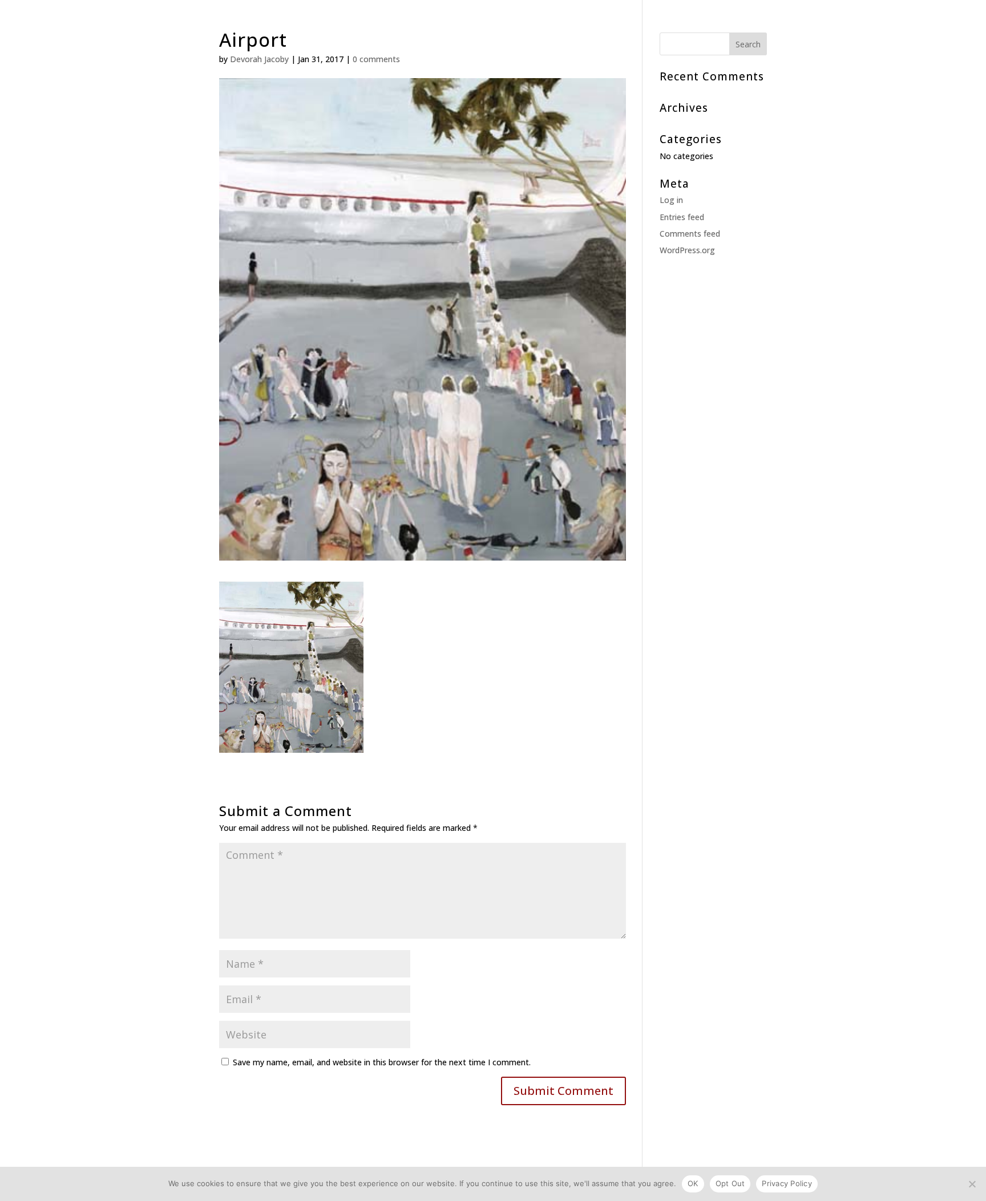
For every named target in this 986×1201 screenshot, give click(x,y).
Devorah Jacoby (259, 59)
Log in (671, 199)
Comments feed (690, 233)
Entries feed (682, 217)
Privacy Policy (787, 1183)
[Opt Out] (971, 1184)
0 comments (376, 59)
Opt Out (730, 1183)
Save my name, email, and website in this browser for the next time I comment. (382, 1062)
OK (693, 1183)
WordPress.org (687, 250)
